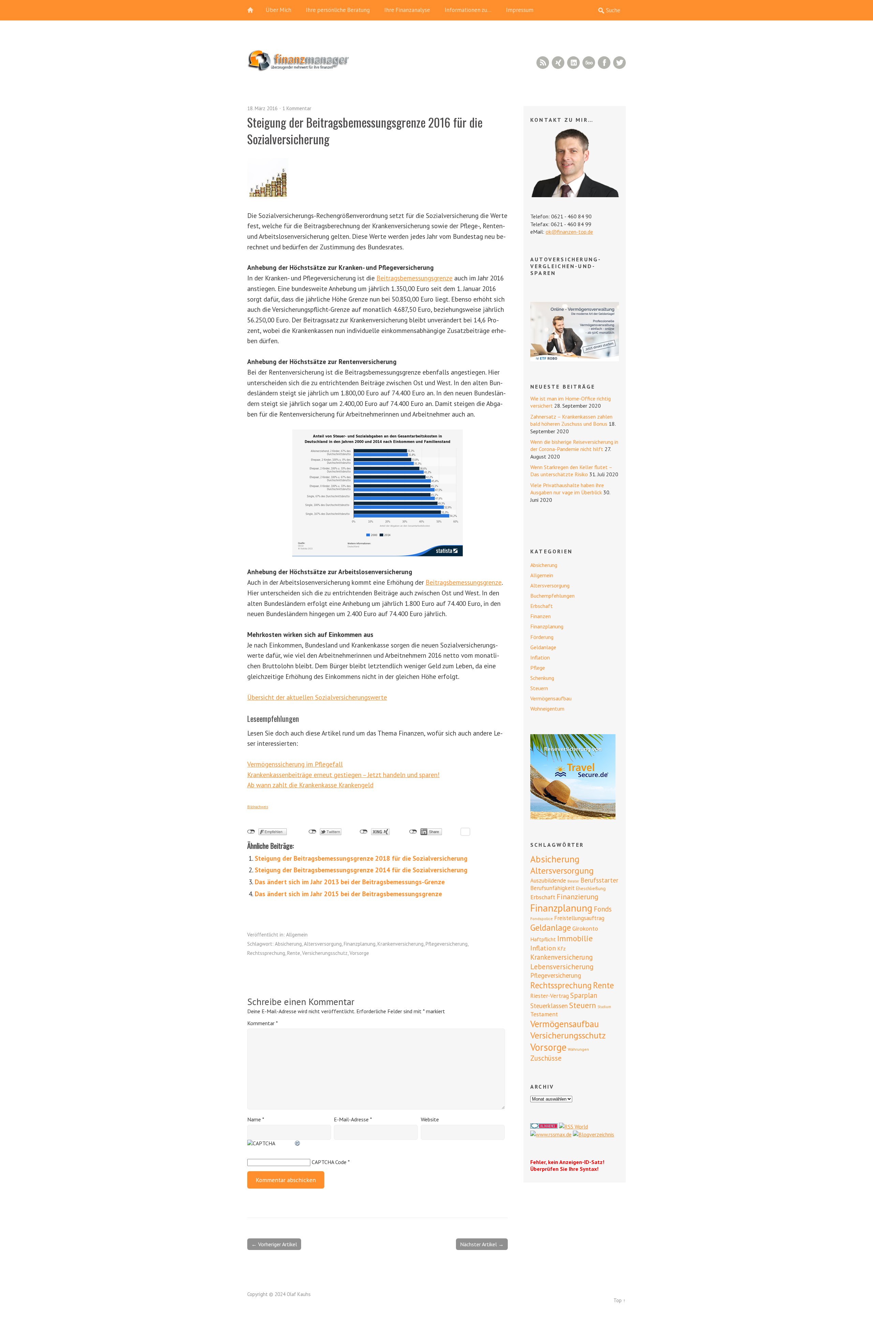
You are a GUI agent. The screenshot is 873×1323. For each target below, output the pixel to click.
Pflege (537, 667)
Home (254, 10)
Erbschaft (541, 605)
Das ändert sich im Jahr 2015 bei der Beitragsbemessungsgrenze (348, 893)
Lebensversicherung (561, 966)
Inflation (540, 657)
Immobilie (575, 938)
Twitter (619, 62)
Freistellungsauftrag (579, 918)
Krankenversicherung (401, 944)
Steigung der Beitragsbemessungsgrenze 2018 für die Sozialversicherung (361, 858)
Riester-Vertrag (549, 996)
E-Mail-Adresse (353, 1119)
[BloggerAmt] (593, 1134)
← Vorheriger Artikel (274, 1244)
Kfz (561, 948)
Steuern (539, 688)
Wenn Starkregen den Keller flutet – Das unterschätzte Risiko (571, 471)
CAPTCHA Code (329, 1162)
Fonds (603, 909)
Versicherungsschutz (324, 953)
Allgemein (297, 934)
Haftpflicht (543, 939)
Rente (293, 953)
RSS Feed (542, 62)
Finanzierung (577, 896)
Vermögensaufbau (551, 698)
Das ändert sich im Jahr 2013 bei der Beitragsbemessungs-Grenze (350, 881)
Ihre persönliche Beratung (338, 10)
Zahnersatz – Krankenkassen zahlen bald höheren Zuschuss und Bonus (571, 420)
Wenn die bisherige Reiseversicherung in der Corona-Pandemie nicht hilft (574, 445)
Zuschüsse (546, 1058)
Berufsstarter (599, 880)
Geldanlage (543, 647)
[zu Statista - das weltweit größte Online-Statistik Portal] (377, 493)
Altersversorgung (323, 944)
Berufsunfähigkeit (552, 888)
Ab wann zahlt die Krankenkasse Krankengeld (310, 785)
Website (430, 1119)
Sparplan (583, 995)
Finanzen (540, 616)
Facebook (604, 62)
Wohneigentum (547, 708)
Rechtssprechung (266, 953)
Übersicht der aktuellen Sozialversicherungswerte (317, 697)
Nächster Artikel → (482, 1244)
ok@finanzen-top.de (569, 231)
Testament (544, 1014)
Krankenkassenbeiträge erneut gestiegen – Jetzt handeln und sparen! (343, 774)
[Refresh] (297, 1143)
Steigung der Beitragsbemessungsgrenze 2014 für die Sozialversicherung (361, 870)
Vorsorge (359, 953)
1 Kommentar (296, 108)
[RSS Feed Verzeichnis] (573, 1126)
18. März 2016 (262, 108)
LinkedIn (573, 62)
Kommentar (262, 1023)
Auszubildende (548, 880)
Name (255, 1119)
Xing (558, 62)
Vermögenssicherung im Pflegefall (295, 764)
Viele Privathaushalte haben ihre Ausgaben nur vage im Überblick (567, 489)
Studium (604, 1006)
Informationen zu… (468, 10)
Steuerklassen (549, 1006)
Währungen (578, 1049)
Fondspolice (541, 918)
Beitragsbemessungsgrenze (414, 278)
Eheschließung (591, 888)
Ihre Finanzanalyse (407, 10)
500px (588, 62)
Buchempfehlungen (552, 595)
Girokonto (585, 928)
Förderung (541, 637)
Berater (573, 881)
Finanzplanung (359, 944)
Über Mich (278, 10)
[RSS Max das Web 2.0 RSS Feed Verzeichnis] (551, 1134)
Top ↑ (619, 1300)
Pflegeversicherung (447, 944)
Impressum (519, 10)
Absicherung (288, 944)
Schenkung (542, 677)
